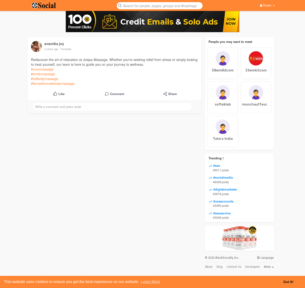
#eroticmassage (43, 73)
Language (267, 257)
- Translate (65, 49)
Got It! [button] (288, 282)
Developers (252, 266)
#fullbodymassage (44, 78)
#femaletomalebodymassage (53, 83)
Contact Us (234, 266)
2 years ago (51, 49)
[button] (159, 5)
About (209, 266)
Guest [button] (267, 5)
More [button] (267, 266)
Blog (220, 266)
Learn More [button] (150, 282)
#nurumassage (42, 69)
